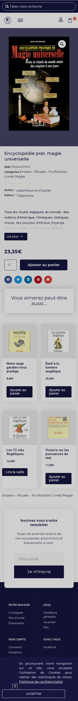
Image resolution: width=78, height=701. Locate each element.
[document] (39, 350)
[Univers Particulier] (15, 687)
